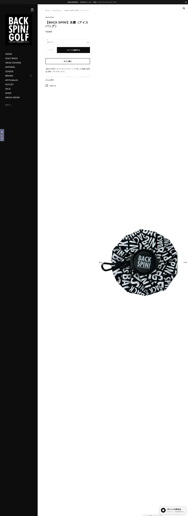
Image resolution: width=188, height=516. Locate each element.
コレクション (57, 10)
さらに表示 (49, 80)
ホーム (47, 10)
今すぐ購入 (68, 61)
